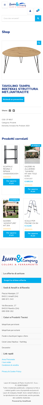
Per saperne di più (11, 182)
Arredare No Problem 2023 (19, 126)
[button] (39, 43)
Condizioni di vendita (10, 365)
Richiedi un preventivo (13, 99)
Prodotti (13, 123)
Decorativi (6, 347)
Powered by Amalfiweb (21, 401)
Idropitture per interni (10, 324)
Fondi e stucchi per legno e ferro (15, 336)
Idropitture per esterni (11, 330)
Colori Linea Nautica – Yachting (14, 342)
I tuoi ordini (6, 362)
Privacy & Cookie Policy (11, 371)
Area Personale (8, 359)
